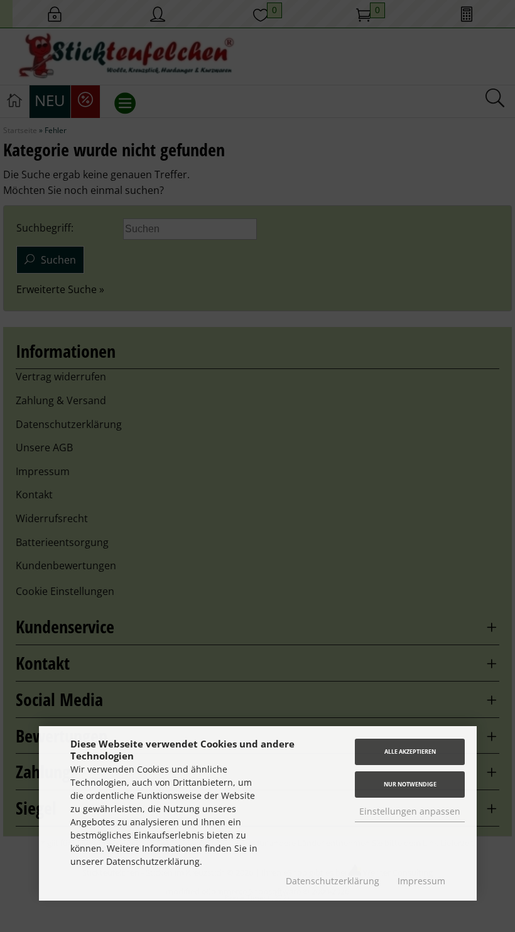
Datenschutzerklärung (332, 881)
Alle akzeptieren (410, 751)
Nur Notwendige (410, 784)
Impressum (421, 881)
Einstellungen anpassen (409, 811)
